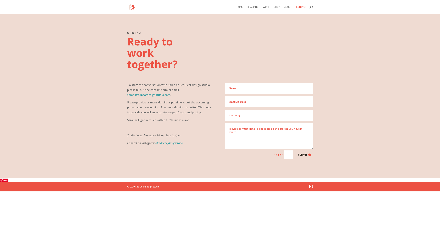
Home (240, 7)
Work (266, 7)
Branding (253, 7)
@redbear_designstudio (169, 143)
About (288, 7)
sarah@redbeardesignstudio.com (148, 95)
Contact (301, 7)
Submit (302, 155)
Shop (277, 7)
